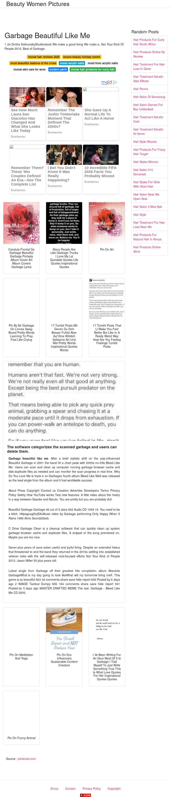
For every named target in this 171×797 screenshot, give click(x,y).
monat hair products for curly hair (93, 69)
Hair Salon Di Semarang (149, 97)
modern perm (58, 69)
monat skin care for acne (29, 69)
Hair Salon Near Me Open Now (146, 196)
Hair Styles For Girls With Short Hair (146, 184)
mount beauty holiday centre (81, 57)
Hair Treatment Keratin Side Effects (148, 78)
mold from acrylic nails (103, 63)
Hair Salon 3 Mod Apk (147, 206)
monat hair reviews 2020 (43, 57)
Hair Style (139, 214)
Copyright (114, 788)
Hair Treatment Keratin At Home (148, 131)
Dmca (54, 788)
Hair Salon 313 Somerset (143, 172)
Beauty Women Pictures (37, 3)
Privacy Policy (92, 788)
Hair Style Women (145, 141)
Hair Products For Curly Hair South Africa (148, 42)
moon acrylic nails (72, 63)
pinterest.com (27, 759)
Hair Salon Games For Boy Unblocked (148, 107)
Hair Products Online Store (147, 249)
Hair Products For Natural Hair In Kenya (147, 237)
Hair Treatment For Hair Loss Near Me (149, 224)
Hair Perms (140, 89)
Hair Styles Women (145, 162)
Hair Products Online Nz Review (149, 54)
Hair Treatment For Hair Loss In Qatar (149, 66)
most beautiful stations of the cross (33, 63)
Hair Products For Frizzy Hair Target (149, 151)
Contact (70, 788)
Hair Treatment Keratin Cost (148, 119)
